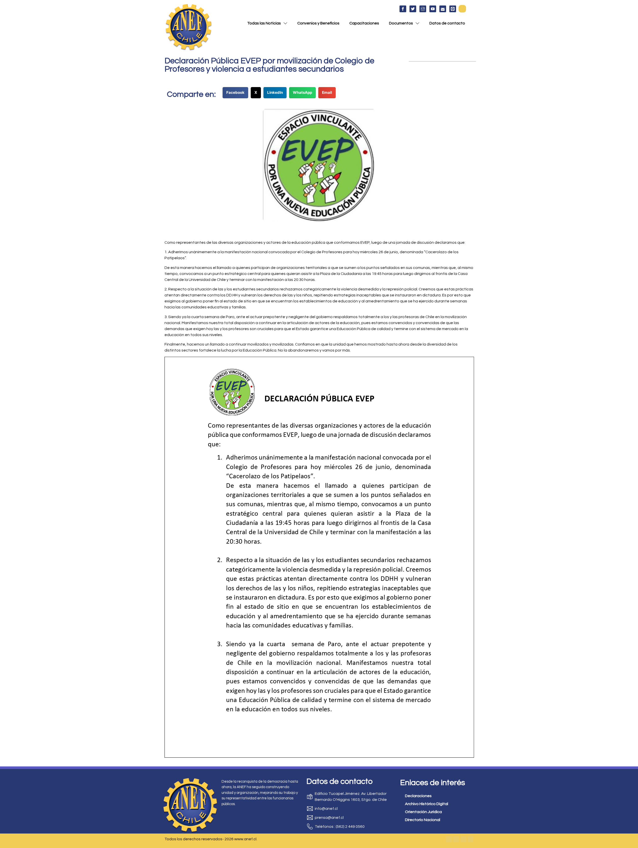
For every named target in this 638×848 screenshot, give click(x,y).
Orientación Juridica (423, 812)
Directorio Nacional (422, 820)
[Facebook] (449, 839)
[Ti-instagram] (422, 8)
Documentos (401, 23)
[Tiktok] (471, 839)
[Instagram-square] (463, 839)
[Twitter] (456, 839)
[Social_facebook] (402, 8)
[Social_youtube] (432, 8)
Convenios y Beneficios (318, 23)
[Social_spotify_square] (452, 8)
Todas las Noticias (264, 23)
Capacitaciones (364, 23)
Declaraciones (418, 796)
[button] (462, 8)
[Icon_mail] (442, 8)
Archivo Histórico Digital (426, 804)
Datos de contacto (447, 23)
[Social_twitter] (412, 8)
